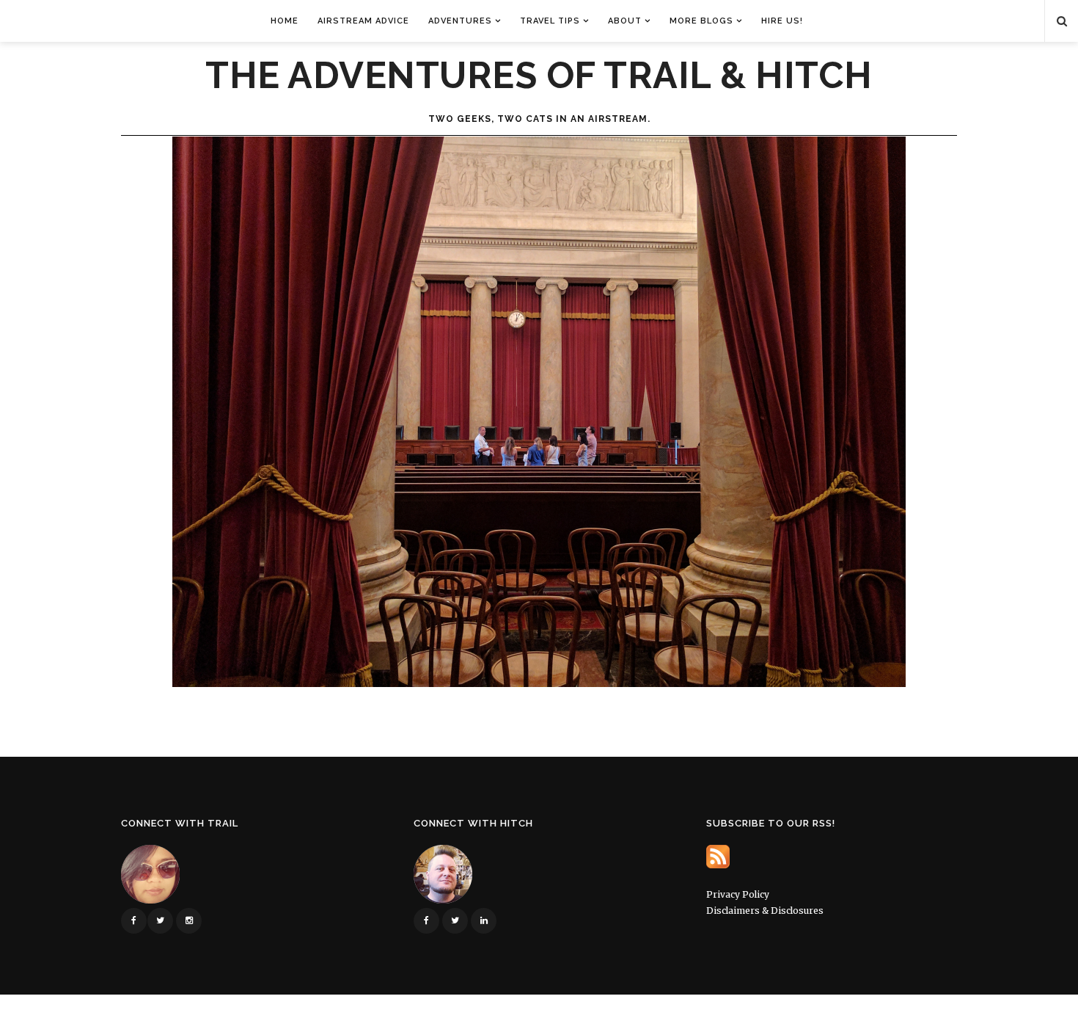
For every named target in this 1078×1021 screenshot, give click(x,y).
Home (284, 21)
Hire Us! (782, 21)
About (625, 21)
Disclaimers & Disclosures (765, 910)
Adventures (460, 21)
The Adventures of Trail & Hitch (539, 75)
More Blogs (701, 21)
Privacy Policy (737, 894)
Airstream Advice (363, 21)
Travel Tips (550, 21)
